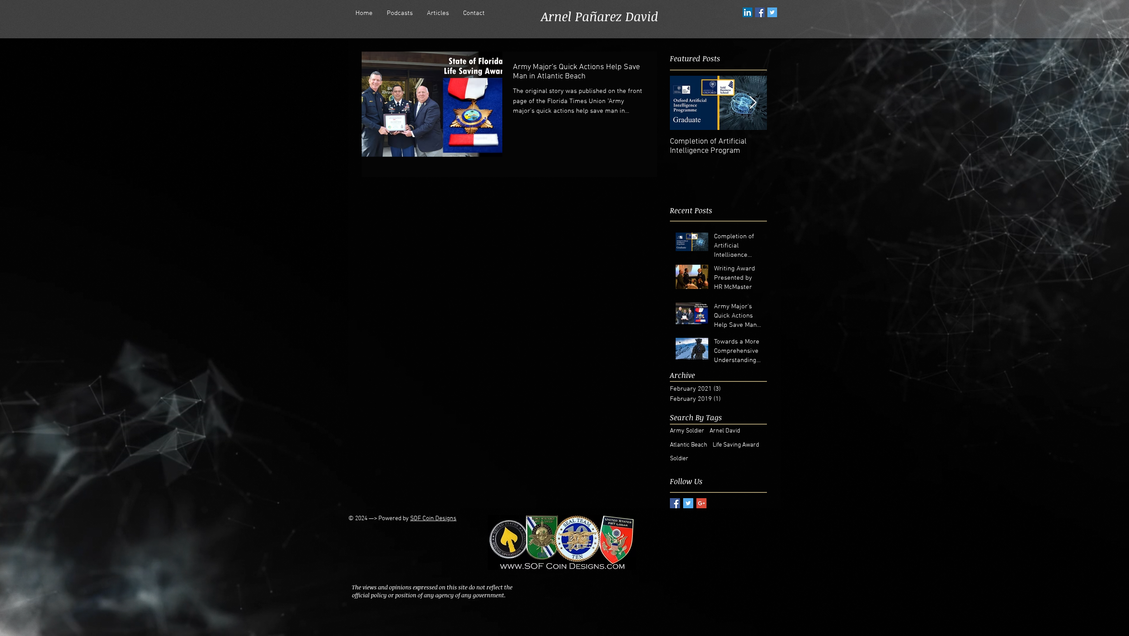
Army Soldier (687, 431)
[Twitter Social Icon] (772, 12)
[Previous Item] (684, 103)
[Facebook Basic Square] (675, 503)
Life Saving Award (736, 445)
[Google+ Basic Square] (701, 503)
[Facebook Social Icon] (760, 12)
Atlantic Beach (688, 445)
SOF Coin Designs (433, 518)
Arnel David (725, 431)
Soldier (679, 458)
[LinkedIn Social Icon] (747, 12)
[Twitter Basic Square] (688, 503)
